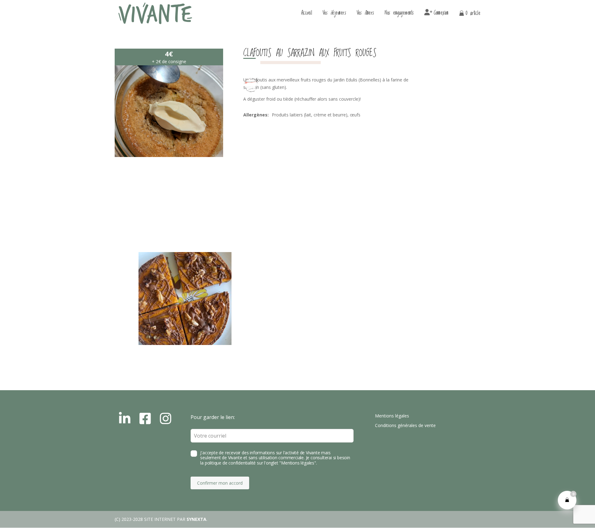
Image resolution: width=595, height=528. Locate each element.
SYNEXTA (196, 519)
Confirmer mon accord (220, 483)
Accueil (306, 14)
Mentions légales (392, 416)
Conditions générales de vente (405, 425)
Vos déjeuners (334, 14)
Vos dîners (365, 14)
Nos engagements (399, 14)
